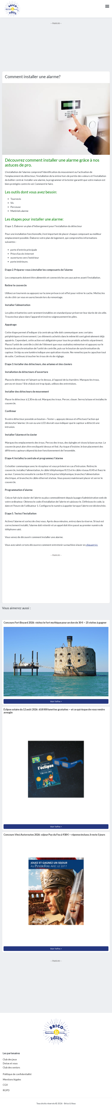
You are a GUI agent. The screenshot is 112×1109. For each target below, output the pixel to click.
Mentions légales (12, 1079)
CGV (5, 1084)
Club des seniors (11, 1067)
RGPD (6, 1090)
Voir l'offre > (56, 701)
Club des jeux (10, 1059)
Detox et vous (10, 1063)
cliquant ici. (92, 544)
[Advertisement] (56, 48)
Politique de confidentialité (17, 1074)
